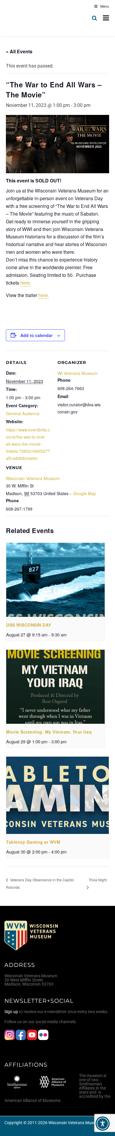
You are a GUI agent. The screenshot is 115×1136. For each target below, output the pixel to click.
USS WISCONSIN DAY (28, 625)
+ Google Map (83, 493)
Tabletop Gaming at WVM (33, 842)
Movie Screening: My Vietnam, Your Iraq (49, 732)
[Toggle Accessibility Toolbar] (102, 1123)
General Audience (23, 413)
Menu (104, 6)
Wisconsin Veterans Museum (33, 478)
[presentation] (55, 580)
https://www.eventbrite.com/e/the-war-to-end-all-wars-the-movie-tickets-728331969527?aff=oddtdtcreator (28, 444)
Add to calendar (36, 335)
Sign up (11, 1011)
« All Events (19, 51)
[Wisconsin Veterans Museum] (29, 18)
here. (25, 282)
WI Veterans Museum (78, 373)
